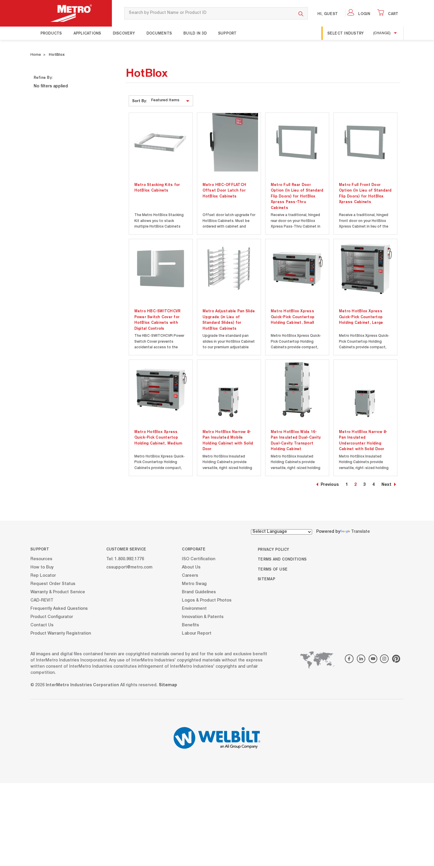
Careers (190, 576)
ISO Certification (198, 559)
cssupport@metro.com (129, 568)
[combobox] (209, 13)
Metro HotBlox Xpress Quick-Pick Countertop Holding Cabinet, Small (292, 316)
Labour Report (196, 634)
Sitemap (266, 578)
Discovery (124, 33)
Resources (41, 559)
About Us (191, 568)
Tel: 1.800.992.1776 (125, 559)
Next (386, 485)
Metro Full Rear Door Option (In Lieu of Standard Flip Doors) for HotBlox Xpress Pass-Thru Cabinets (297, 196)
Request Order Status (52, 584)
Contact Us (41, 625)
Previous (330, 485)
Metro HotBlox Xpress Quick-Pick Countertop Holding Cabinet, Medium (158, 437)
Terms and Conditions (282, 559)
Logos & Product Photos (206, 601)
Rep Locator (43, 576)
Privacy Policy (273, 549)
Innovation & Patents (202, 617)
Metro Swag (194, 584)
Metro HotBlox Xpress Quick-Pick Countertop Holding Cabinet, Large (361, 316)
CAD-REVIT (41, 601)
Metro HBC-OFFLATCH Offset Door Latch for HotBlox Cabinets (225, 190)
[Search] (301, 13)
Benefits (190, 625)
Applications (87, 33)
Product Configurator (51, 617)
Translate (360, 532)
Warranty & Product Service (57, 592)
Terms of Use (273, 569)
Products (51, 33)
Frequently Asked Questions (59, 609)
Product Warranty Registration (60, 634)
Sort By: (139, 100)
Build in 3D (195, 33)
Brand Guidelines (199, 592)
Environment (194, 609)
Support (227, 33)
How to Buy (41, 568)
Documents (159, 33)
